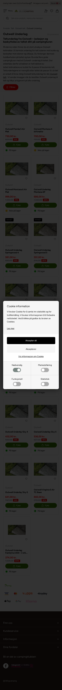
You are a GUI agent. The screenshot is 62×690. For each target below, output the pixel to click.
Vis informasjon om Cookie (31, 356)
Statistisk (45, 379)
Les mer (10, 328)
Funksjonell (17, 379)
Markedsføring (45, 365)
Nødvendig (17, 365)
